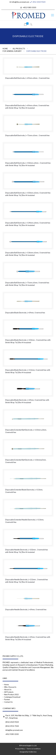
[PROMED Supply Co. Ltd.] (28, 15)
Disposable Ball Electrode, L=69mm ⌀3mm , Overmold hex (27, 78)
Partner (7, 699)
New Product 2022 (11, 694)
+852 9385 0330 (29, 7)
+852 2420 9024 (38, 2)
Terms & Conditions (34, 749)
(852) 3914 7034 (12, 726)
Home (5, 49)
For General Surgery (12, 51)
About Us (7, 689)
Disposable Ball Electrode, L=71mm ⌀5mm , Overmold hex (27, 135)
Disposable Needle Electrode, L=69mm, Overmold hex (25, 609)
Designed (23, 752)
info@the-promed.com (20, 2)
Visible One (32, 752)
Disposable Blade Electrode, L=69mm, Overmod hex (25, 313)
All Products (19, 49)
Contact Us (8, 702)
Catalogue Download (12, 697)
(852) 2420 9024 (12, 722)
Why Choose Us (10, 687)
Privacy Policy (20, 749)
